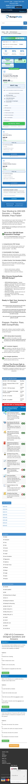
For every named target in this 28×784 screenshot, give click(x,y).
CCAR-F (6, 625)
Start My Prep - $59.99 (14, 123)
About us (4, 760)
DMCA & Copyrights (6, 763)
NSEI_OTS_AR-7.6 (8, 606)
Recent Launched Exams (8, 584)
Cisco (5, 542)
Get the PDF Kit (14, 154)
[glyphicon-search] (25, 23)
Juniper (5, 553)
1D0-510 (5, 506)
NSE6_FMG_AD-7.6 (8, 614)
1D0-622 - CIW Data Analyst (9, 388)
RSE (5, 592)
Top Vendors (5, 534)
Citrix (5, 545)
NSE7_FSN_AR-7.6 (8, 609)
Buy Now (22, 381)
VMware (6, 567)
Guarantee (4, 762)
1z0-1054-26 (7, 628)
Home (3, 32)
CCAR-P (6, 617)
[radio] (8, 61)
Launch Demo (14, 198)
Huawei (6, 550)
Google (5, 573)
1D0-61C (5, 522)
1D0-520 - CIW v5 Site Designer (9, 381)
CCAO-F (6, 620)
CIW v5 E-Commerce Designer (11, 44)
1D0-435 (5, 514)
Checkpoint (6, 539)
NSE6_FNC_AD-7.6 (8, 611)
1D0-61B (5, 520)
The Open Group (7, 564)
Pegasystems (7, 559)
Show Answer (5, 672)
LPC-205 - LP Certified (7, 395)
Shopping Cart (23, 11)
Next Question (14, 745)
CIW (7, 32)
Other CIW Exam (6, 502)
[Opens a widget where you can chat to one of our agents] (19, 776)
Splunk (5, 575)
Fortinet (6, 548)
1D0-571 (5, 512)
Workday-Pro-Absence (9, 600)
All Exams (4, 756)
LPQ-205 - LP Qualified (7, 399)
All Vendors (4, 755)
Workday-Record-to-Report (10, 595)
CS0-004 (6, 586)
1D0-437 (5, 525)
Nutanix (6, 578)
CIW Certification (13, 32)
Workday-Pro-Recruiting (9, 603)
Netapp (5, 570)
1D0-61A (5, 509)
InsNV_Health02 (7, 589)
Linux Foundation (8, 556)
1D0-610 (5, 517)
